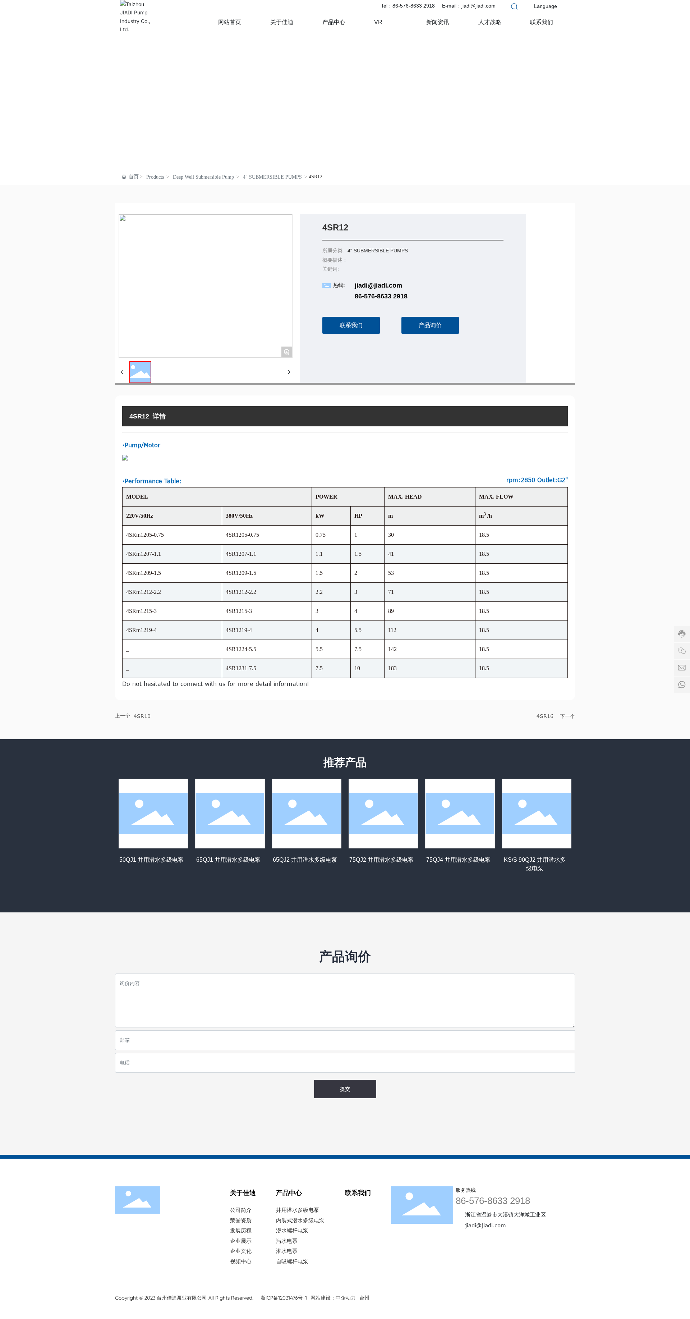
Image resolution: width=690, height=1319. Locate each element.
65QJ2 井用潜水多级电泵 (305, 860)
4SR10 (142, 716)
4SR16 (545, 716)
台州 (364, 1298)
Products (155, 177)
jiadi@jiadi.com (378, 285)
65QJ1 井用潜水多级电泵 (228, 860)
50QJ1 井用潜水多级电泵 (151, 860)
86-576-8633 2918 (381, 296)
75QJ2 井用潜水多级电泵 (381, 860)
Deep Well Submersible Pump (203, 177)
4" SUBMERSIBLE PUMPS (272, 177)
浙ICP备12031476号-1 (284, 1298)
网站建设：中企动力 (333, 1298)
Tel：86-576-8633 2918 (408, 6)
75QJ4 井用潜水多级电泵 (458, 860)
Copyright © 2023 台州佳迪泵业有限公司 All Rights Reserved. (184, 1298)
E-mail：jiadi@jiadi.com (469, 6)
